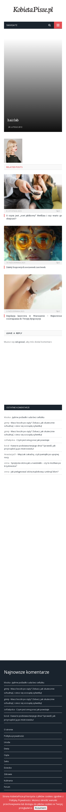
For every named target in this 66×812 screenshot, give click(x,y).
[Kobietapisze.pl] (33, 9)
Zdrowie (8, 774)
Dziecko (8, 767)
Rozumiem (40, 807)
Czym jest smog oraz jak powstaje (32, 440)
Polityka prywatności (14, 735)
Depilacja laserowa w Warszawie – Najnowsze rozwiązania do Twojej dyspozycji (34, 317)
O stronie (8, 729)
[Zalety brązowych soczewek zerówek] (33, 245)
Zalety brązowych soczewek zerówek (26, 267)
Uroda (7, 742)
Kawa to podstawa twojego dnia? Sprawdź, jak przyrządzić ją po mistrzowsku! (30, 447)
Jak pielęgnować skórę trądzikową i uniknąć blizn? (34, 471)
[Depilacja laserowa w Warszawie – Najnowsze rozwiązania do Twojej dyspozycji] (33, 293)
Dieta (6, 748)
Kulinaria (8, 780)
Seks (6, 761)
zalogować (20, 341)
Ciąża (6, 755)
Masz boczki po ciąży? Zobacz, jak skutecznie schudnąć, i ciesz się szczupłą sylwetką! (29, 424)
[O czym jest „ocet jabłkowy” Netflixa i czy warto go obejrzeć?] (33, 193)
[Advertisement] (33, 79)
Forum (7, 786)
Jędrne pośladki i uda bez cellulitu (28, 417)
